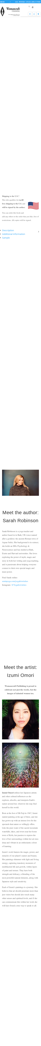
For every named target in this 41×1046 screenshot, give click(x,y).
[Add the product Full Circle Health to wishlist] (17, 267)
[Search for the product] (32, 930)
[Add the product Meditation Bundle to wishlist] (17, 610)
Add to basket (16, 184)
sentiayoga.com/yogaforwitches (15, 581)
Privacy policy (10, 984)
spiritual (13, 115)
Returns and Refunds (23, 984)
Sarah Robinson (19, 119)
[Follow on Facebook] (21, 1012)
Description (8, 230)
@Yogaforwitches (18, 584)
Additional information (13, 234)
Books (18, 111)
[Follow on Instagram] (21, 1019)
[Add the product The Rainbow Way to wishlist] (36, 394)
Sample (6, 237)
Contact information (24, 987)
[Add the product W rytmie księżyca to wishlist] (36, 332)
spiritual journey (23, 115)
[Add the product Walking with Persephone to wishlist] (17, 332)
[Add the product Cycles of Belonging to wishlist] (36, 267)
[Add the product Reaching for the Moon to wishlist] (17, 394)
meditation (29, 111)
